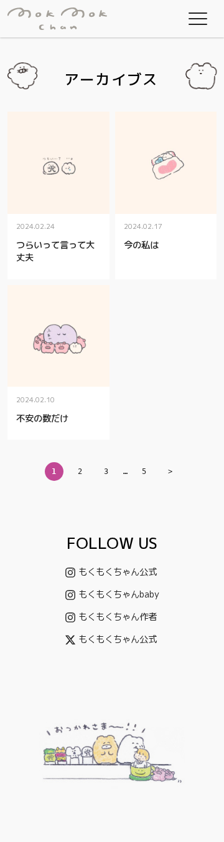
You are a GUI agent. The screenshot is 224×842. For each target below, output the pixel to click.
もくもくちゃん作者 (117, 617)
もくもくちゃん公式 (117, 572)
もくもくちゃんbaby (118, 594)
